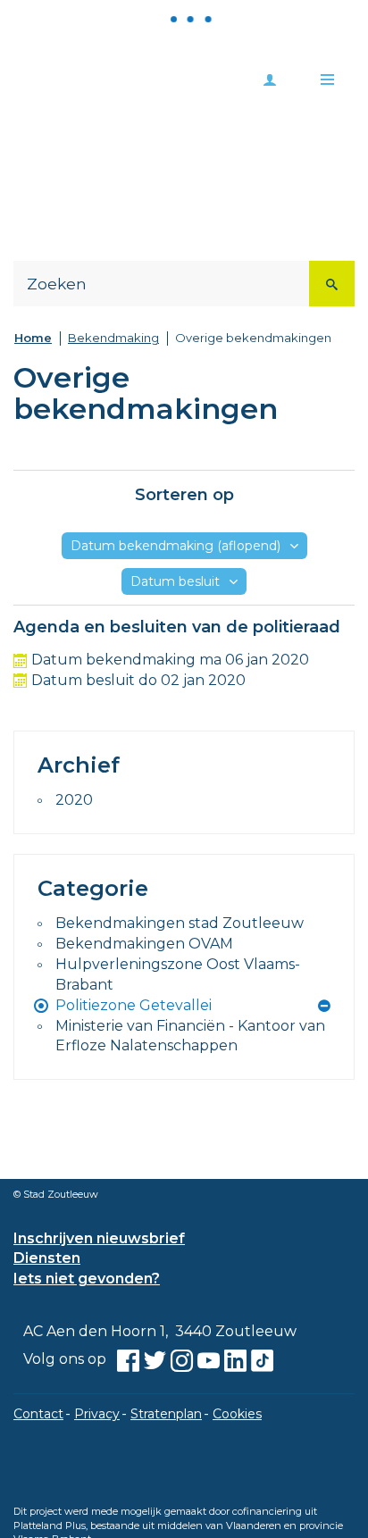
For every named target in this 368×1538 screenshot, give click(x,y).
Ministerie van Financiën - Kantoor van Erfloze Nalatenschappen (190, 1036)
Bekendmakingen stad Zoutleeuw (179, 923)
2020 (74, 799)
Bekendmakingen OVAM (144, 943)
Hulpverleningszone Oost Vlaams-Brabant (177, 974)
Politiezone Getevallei (133, 1005)
